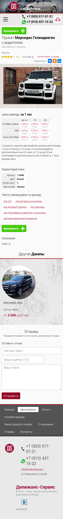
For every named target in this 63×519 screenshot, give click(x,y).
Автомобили (8, 46)
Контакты (26, 431)
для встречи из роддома (28, 201)
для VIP (7, 201)
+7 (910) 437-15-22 (40, 22)
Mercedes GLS (12, 303)
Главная (9, 409)
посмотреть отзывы (48, 56)
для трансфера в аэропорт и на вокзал (24, 212)
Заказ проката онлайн (18, 424)
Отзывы (9, 431)
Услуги (46, 409)
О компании (45, 424)
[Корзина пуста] (57, 19)
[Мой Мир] (59, 61)
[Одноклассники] (55, 61)
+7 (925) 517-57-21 (40, 16)
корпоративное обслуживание (20, 218)
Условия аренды (14, 417)
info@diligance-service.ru (32, 469)
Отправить (10, 396)
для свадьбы (37, 206)
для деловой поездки (15, 206)
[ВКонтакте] (50, 61)
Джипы (21, 46)
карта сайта (21, 508)
